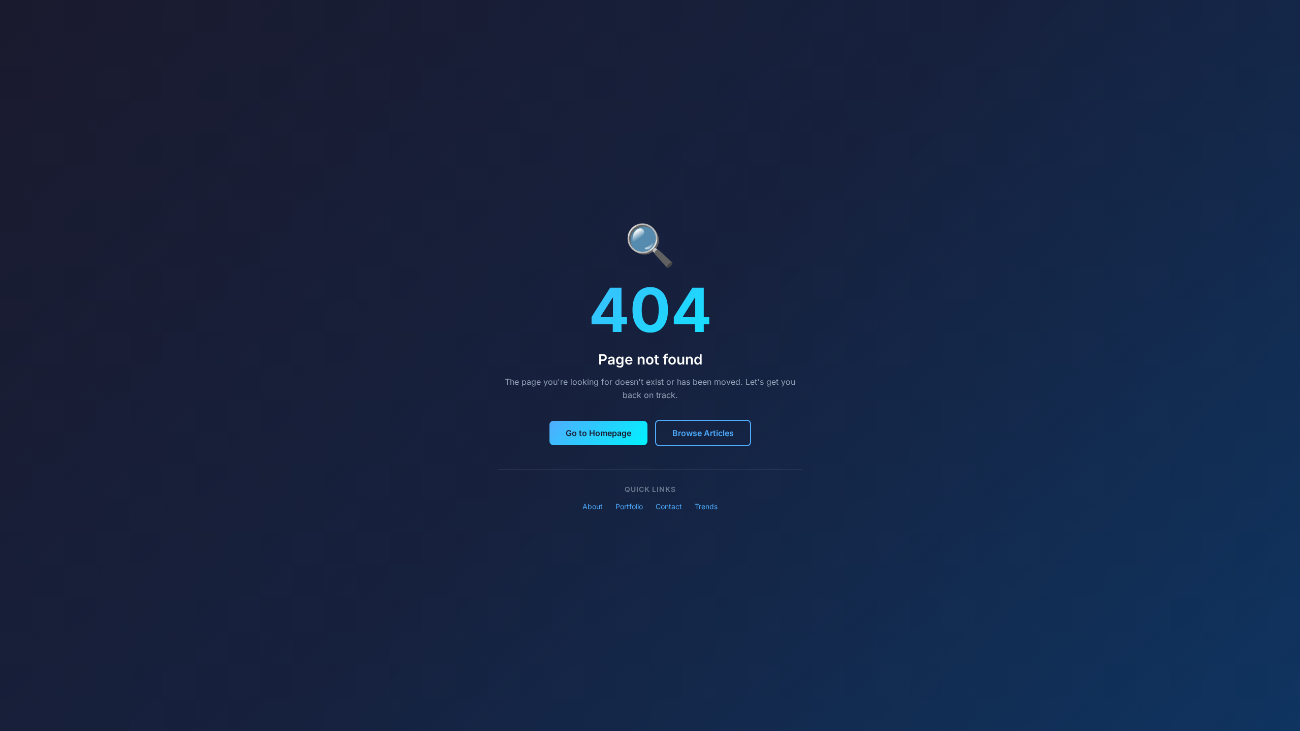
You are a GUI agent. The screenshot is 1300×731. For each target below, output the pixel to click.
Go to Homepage (598, 433)
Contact (669, 506)
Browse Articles (703, 433)
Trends (706, 506)
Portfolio (629, 506)
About (592, 506)
